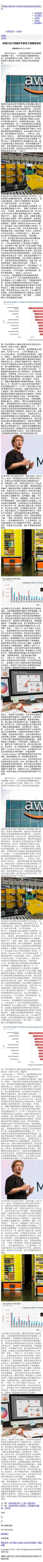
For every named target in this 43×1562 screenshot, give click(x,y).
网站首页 (5, 1543)
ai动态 (37, 21)
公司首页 (38, 13)
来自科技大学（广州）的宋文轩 (22, 1503)
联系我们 (38, 23)
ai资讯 (37, 18)
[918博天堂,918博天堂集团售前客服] (2, 1517)
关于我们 (38, 16)
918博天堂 (10, 31)
